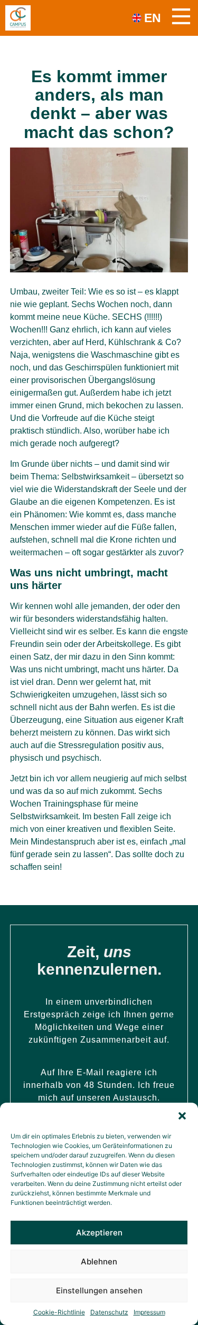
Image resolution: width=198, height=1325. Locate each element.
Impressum (149, 1312)
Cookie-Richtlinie (59, 1312)
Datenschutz (109, 1312)
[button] (182, 1116)
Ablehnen (99, 1262)
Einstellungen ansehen (99, 1290)
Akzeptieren (99, 1233)
